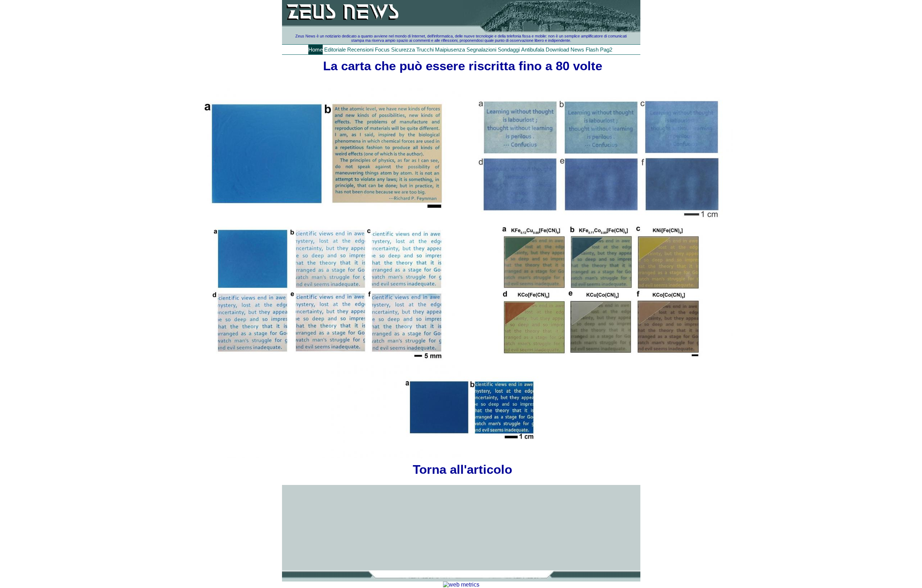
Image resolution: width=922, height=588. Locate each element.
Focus (382, 49)
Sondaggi (509, 49)
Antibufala (532, 49)
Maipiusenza (450, 49)
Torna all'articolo (462, 469)
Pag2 (606, 49)
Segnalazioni (481, 49)
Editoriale (335, 49)
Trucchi (425, 49)
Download (557, 49)
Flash (592, 49)
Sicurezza (403, 49)
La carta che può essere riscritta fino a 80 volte (462, 66)
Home (315, 49)
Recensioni (360, 49)
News (577, 49)
